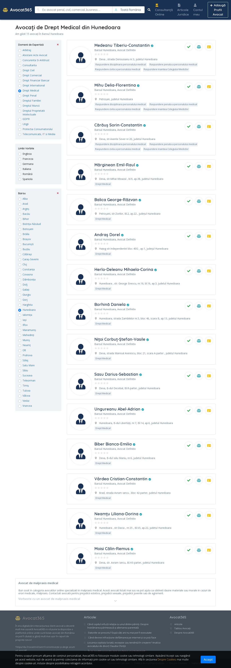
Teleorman (29, 380)
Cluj (25, 264)
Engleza (27, 153)
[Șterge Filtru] (57, 45)
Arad (25, 203)
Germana (28, 164)
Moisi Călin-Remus (112, 548)
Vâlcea (26, 395)
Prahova (27, 355)
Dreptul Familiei (32, 100)
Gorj (25, 299)
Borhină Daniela (110, 304)
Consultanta (30, 65)
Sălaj (25, 360)
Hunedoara (29, 309)
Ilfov (25, 325)
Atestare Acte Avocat (35, 55)
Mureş (26, 340)
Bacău (26, 214)
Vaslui (26, 400)
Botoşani (28, 229)
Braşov (27, 239)
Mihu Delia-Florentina (115, 85)
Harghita (27, 304)
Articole (90, 617)
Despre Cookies (167, 659)
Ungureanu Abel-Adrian (117, 409)
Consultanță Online (164, 12)
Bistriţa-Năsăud (32, 224)
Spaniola (27, 179)
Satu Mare (29, 365)
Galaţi (26, 289)
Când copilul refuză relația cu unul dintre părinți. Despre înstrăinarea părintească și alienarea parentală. (118, 626)
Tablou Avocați (182, 628)
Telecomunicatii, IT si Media (39, 134)
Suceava (27, 375)
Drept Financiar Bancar (36, 80)
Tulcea (26, 390)
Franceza (28, 159)
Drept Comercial (32, 75)
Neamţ (27, 345)
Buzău (26, 249)
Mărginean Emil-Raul (115, 164)
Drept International (34, 85)
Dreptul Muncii (31, 105)
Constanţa (29, 269)
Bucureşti (28, 244)
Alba (25, 198)
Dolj (25, 284)
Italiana (27, 169)
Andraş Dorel (107, 234)
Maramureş (29, 330)
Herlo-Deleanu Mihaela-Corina (124, 269)
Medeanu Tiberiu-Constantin (122, 45)
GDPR (26, 119)
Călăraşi (27, 254)
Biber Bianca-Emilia (113, 444)
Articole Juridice (183, 12)
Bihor (26, 219)
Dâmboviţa (29, 279)
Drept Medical (31, 90)
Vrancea (27, 405)
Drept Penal (29, 95)
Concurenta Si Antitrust (36, 60)
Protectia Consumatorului (38, 129)
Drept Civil (28, 70)
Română (27, 174)
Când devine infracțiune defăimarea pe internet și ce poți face (122, 637)
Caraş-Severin (31, 259)
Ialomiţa (27, 315)
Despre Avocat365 (184, 632)
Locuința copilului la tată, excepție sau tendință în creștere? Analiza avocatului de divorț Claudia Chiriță (123, 644)
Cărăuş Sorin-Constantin (118, 125)
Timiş (26, 385)
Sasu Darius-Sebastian (116, 374)
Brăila (26, 234)
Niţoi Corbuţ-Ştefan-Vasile (120, 339)
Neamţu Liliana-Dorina (117, 513)
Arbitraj (27, 50)
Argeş (26, 208)
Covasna (28, 274)
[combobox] (130, 9)
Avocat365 (20, 9)
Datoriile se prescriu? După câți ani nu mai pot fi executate (120, 632)
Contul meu (198, 12)
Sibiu (25, 370)
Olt (24, 350)
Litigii (26, 124)
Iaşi (25, 320)
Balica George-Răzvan (116, 199)
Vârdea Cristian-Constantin (121, 478)
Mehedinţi (28, 335)
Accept (208, 660)
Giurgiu (27, 294)
